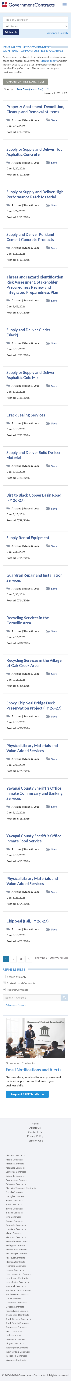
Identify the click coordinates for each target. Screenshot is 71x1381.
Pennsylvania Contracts (18, 1310)
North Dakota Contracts (18, 1294)
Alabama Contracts (15, 1155)
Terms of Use (35, 1140)
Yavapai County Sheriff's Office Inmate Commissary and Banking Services (34, 793)
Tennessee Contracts (16, 1327)
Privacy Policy (35, 1136)
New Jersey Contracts (17, 1278)
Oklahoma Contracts (16, 1302)
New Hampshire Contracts (19, 1274)
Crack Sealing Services (25, 415)
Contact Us (35, 1132)
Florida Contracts (14, 1192)
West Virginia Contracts (18, 1351)
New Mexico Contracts (17, 1282)
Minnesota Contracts (16, 1249)
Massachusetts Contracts (19, 1241)
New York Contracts (16, 1286)
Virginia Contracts (15, 1343)
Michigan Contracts (15, 1245)
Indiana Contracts (14, 1212)
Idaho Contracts (14, 1204)
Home (35, 1123)
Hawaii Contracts (14, 1200)
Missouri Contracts (15, 1257)
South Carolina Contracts (18, 1319)
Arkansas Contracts (16, 1167)
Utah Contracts (13, 1335)
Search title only (16, 976)
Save (54, 120)
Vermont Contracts (15, 1339)
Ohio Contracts (13, 1298)
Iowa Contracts (13, 1216)
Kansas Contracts (14, 1221)
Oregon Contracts (15, 1306)
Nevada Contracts (15, 1270)
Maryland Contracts (16, 1237)
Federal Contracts (17, 989)
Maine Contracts (14, 1233)
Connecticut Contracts (17, 1180)
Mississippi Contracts (16, 1253)
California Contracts (16, 1171)
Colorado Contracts (16, 1175)
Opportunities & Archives (25, 81)
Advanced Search (57, 32)
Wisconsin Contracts (16, 1355)
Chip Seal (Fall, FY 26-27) (27, 921)
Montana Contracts (15, 1261)
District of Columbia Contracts (21, 1188)
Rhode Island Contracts (17, 1314)
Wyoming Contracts (16, 1359)
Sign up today (49, 60)
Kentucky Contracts (16, 1224)
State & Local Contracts (21, 983)
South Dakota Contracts (17, 1323)
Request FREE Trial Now (27, 1094)
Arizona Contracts (15, 1163)
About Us (35, 1127)
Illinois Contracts (14, 1208)
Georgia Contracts (15, 1196)
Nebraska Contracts (16, 1265)
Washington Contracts (17, 1347)
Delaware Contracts (16, 1184)
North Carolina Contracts (18, 1290)
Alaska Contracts (14, 1159)
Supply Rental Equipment (27, 537)
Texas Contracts (14, 1331)
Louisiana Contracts (16, 1229)
